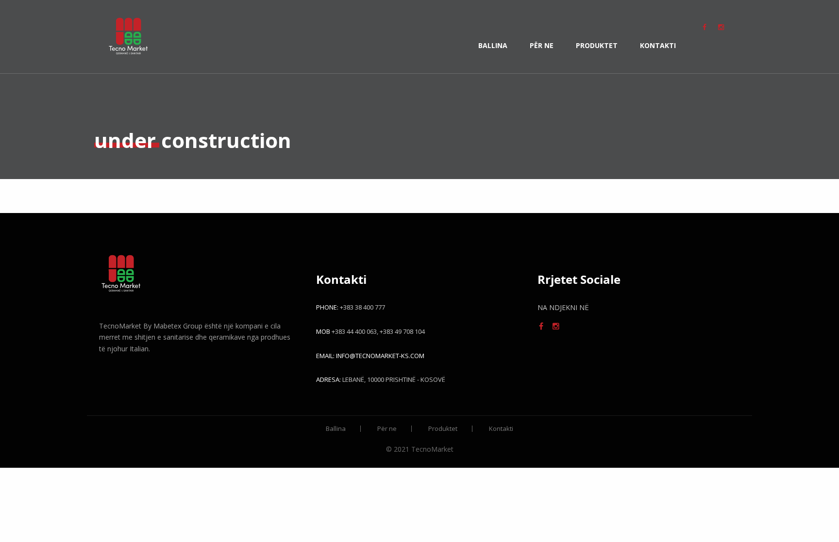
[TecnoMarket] (128, 36)
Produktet (597, 45)
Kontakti (658, 45)
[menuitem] (128, 36)
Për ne (542, 45)
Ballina (492, 45)
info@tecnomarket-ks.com (380, 355)
